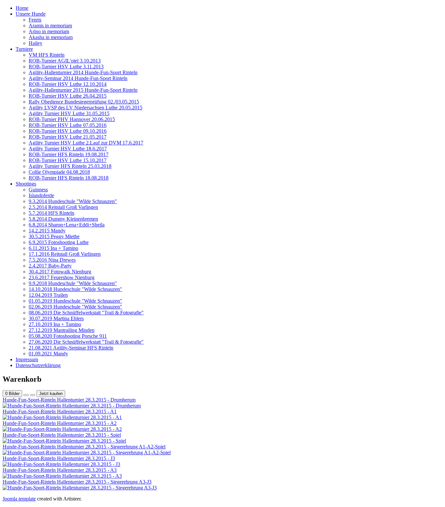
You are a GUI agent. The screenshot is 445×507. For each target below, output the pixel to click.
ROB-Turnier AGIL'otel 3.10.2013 (65, 60)
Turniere (24, 49)
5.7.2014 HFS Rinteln (51, 213)
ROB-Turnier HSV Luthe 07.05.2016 (68, 125)
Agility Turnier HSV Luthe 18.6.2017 (68, 148)
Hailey (35, 43)
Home (22, 8)
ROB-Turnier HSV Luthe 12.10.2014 (68, 84)
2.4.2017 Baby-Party (50, 265)
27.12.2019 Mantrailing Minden (61, 330)
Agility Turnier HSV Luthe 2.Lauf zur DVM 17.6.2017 (86, 142)
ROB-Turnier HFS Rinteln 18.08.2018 (68, 178)
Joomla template (19, 498)
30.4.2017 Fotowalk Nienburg (60, 271)
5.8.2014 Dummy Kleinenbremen (63, 219)
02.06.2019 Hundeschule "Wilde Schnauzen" (75, 306)
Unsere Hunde (31, 14)
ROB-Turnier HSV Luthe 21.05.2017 (68, 137)
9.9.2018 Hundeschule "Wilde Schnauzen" (73, 283)
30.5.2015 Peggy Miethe (54, 236)
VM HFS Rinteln (47, 55)
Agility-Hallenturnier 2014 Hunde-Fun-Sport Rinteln (83, 72)
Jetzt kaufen (51, 393)
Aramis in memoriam (50, 25)
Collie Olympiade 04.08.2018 (59, 172)
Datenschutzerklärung (38, 365)
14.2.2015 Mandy (47, 230)
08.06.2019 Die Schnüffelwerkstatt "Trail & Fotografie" (86, 312)
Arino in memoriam (49, 31)
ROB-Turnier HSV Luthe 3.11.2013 (66, 66)
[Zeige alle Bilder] (26, 395)
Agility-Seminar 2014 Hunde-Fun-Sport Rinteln (78, 78)
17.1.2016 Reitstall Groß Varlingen (65, 254)
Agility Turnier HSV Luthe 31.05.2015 (69, 113)
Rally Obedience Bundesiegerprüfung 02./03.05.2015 (84, 101)
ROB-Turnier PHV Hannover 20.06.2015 (72, 119)
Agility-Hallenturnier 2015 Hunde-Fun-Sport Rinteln (83, 90)
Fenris (35, 19)
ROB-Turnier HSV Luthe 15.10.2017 (68, 160)
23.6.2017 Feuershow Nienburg (61, 277)
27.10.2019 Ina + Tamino (55, 324)
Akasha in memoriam (51, 37)
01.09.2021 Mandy (48, 353)
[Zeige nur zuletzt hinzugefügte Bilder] (32, 395)
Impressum (27, 359)
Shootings (26, 183)
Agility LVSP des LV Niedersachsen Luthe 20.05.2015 (85, 107)
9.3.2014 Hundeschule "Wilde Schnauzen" (73, 201)
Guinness (38, 189)
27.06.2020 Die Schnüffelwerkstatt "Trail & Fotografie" (86, 342)
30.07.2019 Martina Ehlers (56, 318)
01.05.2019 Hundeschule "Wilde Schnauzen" (75, 301)
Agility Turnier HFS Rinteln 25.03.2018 (70, 166)
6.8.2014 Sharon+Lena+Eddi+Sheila (67, 224)
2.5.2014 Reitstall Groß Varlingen (63, 207)
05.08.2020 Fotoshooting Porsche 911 (68, 336)
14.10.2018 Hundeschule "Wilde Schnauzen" (75, 289)
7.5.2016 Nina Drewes (52, 260)
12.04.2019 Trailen (48, 295)
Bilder (12, 393)
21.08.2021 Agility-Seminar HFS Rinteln (71, 347)
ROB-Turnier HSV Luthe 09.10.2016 (68, 131)
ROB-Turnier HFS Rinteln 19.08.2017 (68, 154)
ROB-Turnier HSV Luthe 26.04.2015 (68, 96)
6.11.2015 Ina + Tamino (53, 248)
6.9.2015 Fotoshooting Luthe (59, 242)
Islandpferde (41, 195)
